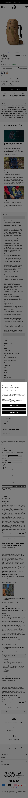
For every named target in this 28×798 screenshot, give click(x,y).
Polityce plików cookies (15, 401)
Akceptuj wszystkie (14, 405)
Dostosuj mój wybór (14, 412)
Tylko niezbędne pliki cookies (14, 408)
